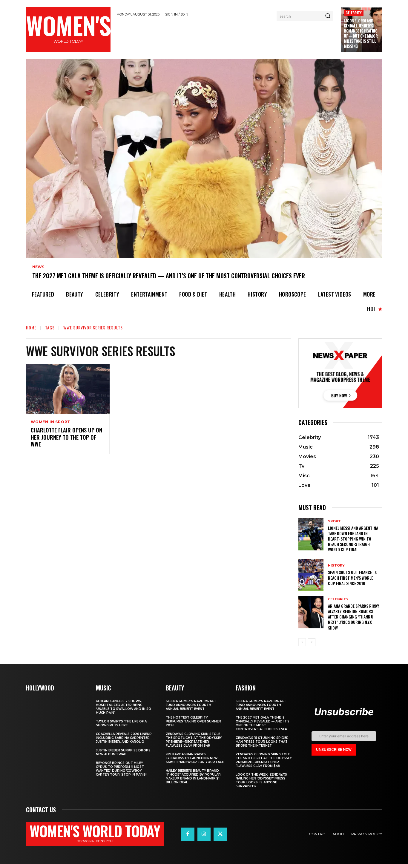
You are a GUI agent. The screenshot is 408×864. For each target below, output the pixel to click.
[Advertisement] (226, 36)
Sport (334, 521)
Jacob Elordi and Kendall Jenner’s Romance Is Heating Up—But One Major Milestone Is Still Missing (361, 33)
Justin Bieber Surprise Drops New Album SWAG (123, 752)
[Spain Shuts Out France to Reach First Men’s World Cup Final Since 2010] (310, 575)
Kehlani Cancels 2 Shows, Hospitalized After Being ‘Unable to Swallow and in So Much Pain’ (123, 707)
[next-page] (311, 642)
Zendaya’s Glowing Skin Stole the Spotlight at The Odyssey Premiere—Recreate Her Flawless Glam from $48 (194, 740)
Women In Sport (50, 422)
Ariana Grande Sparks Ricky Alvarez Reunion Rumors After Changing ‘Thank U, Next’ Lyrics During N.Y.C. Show (353, 617)
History (336, 565)
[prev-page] (302, 642)
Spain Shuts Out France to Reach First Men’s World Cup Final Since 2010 (353, 577)
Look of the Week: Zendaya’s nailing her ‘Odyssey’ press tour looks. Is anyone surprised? (261, 780)
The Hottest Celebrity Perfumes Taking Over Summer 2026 (193, 721)
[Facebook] (187, 834)
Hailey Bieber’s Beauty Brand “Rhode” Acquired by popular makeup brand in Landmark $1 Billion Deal (193, 776)
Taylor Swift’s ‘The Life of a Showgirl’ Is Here (121, 723)
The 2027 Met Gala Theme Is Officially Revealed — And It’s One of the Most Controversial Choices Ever (168, 275)
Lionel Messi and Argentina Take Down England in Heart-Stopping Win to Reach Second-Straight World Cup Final (353, 539)
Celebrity (354, 12)
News (38, 267)
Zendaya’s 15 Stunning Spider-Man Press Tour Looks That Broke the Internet (263, 742)
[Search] (327, 16)
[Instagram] (204, 834)
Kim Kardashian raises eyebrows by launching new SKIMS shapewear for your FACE (195, 758)
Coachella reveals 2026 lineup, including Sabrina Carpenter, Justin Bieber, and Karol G (124, 738)
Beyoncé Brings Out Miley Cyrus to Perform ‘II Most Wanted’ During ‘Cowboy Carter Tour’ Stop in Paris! (121, 768)
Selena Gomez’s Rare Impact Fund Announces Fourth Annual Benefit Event (191, 705)
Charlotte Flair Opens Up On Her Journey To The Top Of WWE (66, 437)
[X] (220, 834)
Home (31, 327)
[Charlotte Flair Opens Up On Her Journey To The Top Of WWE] (68, 389)
